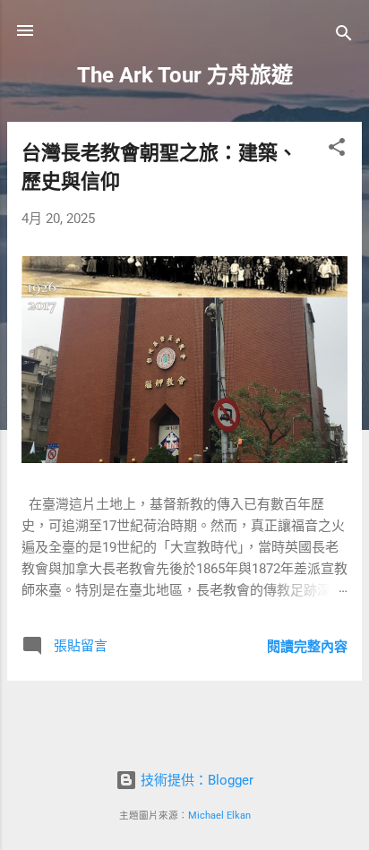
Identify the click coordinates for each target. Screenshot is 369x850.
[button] (337, 150)
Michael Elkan (219, 815)
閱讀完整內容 (307, 647)
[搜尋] (344, 36)
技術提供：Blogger (195, 780)
